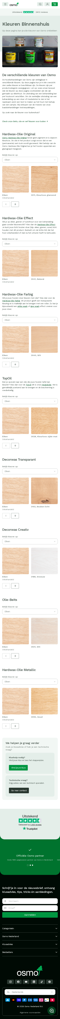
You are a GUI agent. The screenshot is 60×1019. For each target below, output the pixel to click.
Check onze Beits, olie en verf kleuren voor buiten (24, 121)
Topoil (28, 385)
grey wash (35, 306)
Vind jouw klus (18, 767)
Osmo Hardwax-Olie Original (14, 138)
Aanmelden (30, 914)
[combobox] (30, 992)
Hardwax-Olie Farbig (11, 301)
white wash (22, 306)
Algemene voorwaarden (30, 1012)
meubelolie (46, 385)
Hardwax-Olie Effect (46, 224)
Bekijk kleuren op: (10, 155)
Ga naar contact (19, 790)
